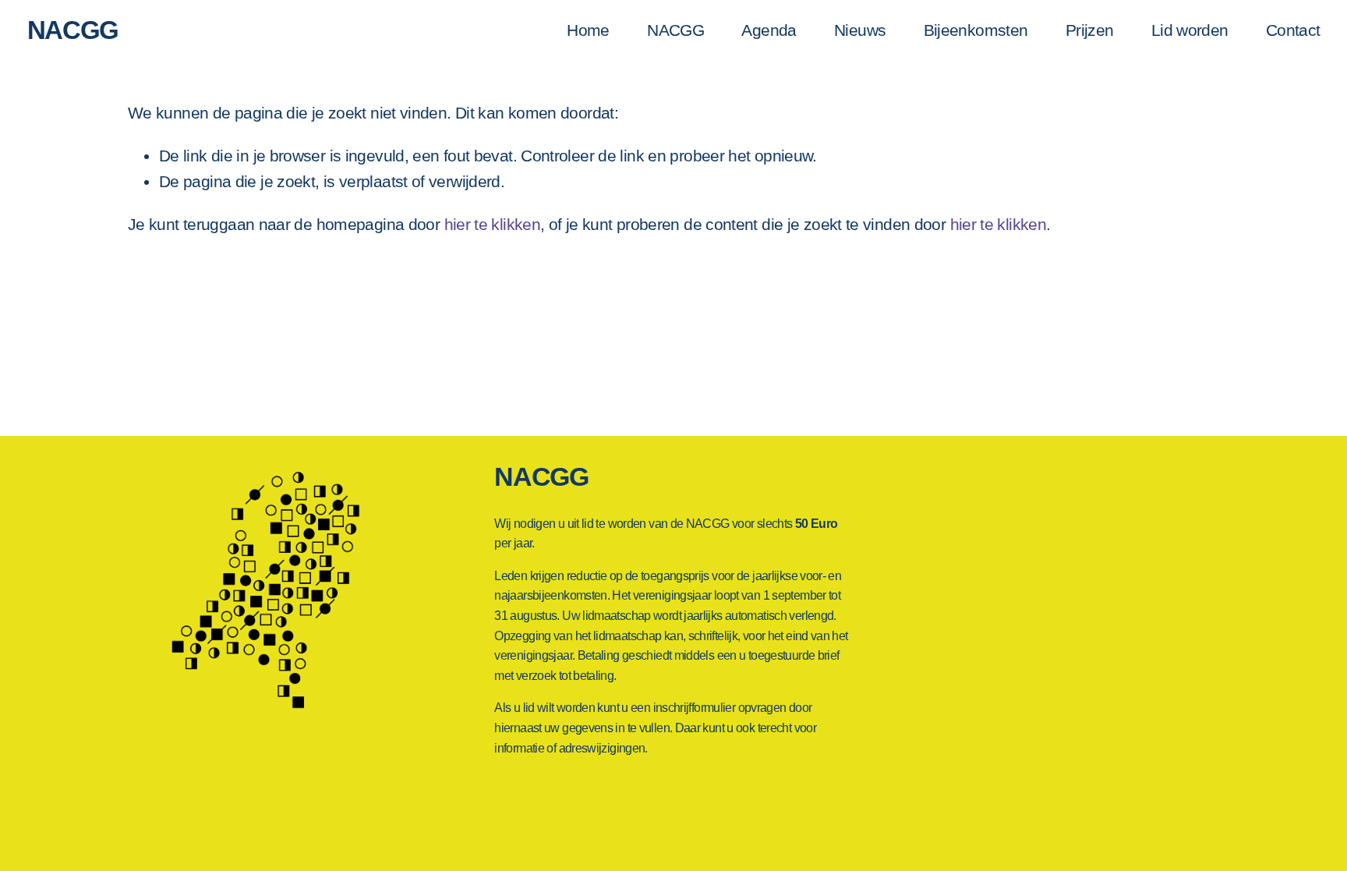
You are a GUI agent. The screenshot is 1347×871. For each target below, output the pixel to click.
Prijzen (1090, 30)
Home (588, 30)
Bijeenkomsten (976, 30)
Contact (1293, 30)
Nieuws (860, 30)
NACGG (72, 30)
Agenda (768, 30)
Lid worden (1190, 30)
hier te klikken (492, 224)
